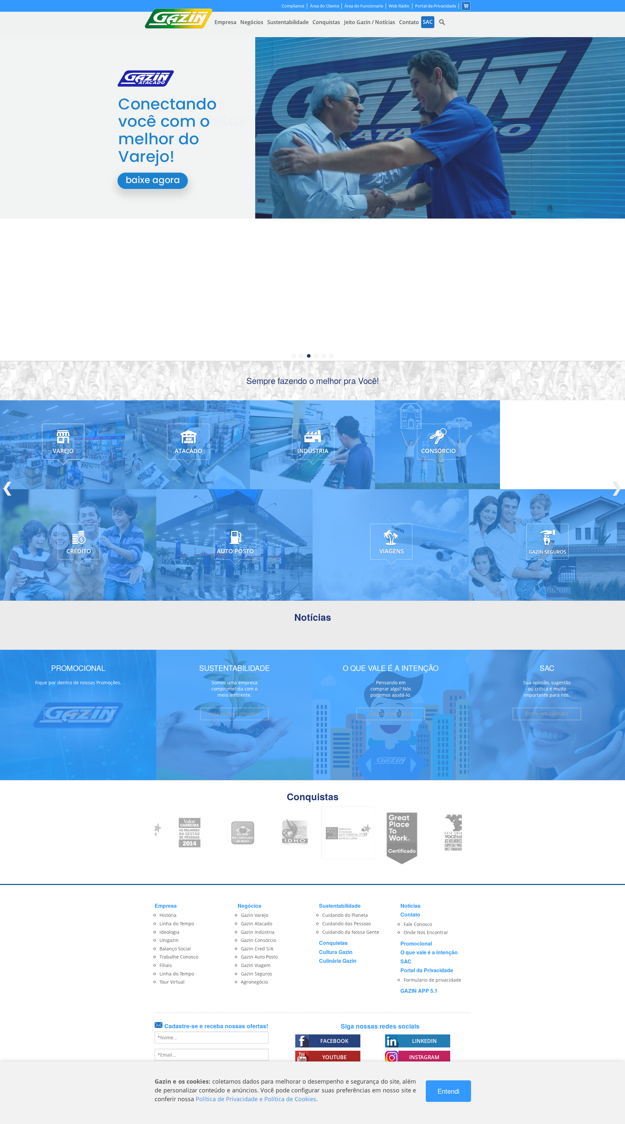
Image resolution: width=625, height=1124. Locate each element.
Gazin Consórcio (258, 940)
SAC (405, 961)
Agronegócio (254, 982)
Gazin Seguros (256, 974)
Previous (8, 489)
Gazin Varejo (254, 915)
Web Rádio (399, 6)
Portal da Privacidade (435, 6)
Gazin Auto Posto (259, 957)
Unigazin (169, 940)
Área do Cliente (325, 6)
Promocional (416, 943)
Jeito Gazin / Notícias (369, 22)
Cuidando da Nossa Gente (350, 932)
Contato (409, 22)
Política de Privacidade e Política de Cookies (256, 1099)
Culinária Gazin (337, 960)
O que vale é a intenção (429, 952)
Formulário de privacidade (432, 980)
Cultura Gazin (336, 952)
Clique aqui (78, 713)
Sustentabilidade (288, 22)
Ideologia (169, 932)
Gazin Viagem (256, 965)
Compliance (293, 6)
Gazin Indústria (257, 932)
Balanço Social (175, 949)
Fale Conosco (418, 924)
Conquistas (326, 22)
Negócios (251, 22)
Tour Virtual (172, 982)
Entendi (448, 1091)
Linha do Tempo (177, 923)
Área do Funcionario (364, 6)
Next (617, 489)
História (168, 915)
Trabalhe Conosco (179, 957)
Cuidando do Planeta (345, 915)
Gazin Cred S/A (257, 949)
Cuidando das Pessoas (346, 923)
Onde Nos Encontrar (426, 932)
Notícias (410, 905)
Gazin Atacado (256, 923)
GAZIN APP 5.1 (419, 990)
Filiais (166, 965)
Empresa (225, 22)
